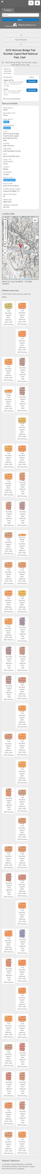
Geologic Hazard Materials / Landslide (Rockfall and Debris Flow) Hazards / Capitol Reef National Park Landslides (18, 1166)
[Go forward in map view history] (5, 249)
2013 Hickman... (10, 324)
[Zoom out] (5, 241)
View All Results (21, 40)
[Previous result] (21, 35)
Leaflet (12, 279)
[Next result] (21, 44)
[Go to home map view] (5, 246)
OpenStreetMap (26, 279)
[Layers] (35, 220)
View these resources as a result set (17, 294)
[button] (20, 246)
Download (32, 81)
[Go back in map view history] (5, 253)
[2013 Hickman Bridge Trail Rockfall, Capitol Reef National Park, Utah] (20, 63)
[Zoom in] (5, 219)
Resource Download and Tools (7, 71)
